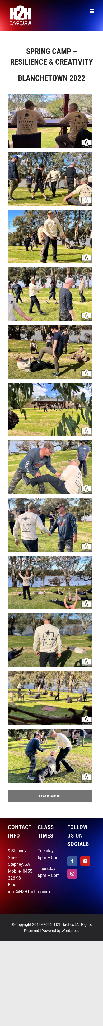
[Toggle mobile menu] (92, 11)
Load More (50, 796)
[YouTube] (85, 861)
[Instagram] (72, 874)
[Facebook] (72, 861)
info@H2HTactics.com (29, 891)
